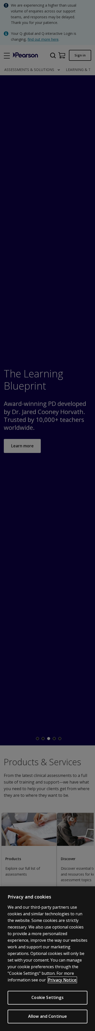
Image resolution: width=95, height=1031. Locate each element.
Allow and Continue (47, 1016)
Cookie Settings (47, 997)
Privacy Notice (62, 980)
